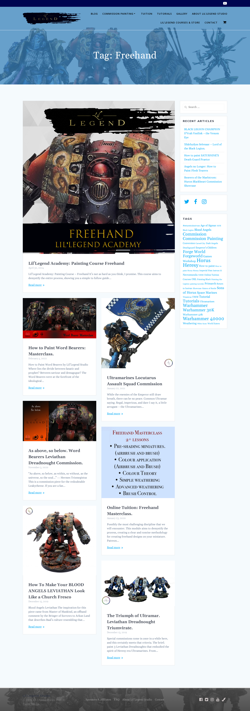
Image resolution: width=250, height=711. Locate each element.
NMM (201, 275)
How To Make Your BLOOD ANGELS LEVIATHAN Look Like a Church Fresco (56, 591)
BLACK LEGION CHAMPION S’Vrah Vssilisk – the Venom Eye (202, 133)
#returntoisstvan (191, 225)
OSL (194, 279)
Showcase (197, 288)
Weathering (190, 323)
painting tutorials (197, 284)
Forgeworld (193, 256)
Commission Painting (117, 13)
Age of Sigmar (208, 225)
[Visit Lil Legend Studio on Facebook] (195, 202)
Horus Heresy (197, 262)
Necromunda (190, 274)
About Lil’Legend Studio (209, 13)
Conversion (189, 243)
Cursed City (200, 243)
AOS (219, 225)
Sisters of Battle (209, 288)
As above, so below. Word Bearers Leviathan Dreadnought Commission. (55, 457)
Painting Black (204, 279)
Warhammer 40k (193, 314)
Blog (94, 13)
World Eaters (213, 323)
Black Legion (188, 230)
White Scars (202, 324)
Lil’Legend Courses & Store (180, 22)
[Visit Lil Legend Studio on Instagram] (204, 202)
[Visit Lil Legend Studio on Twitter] (186, 202)
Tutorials (164, 13)
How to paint (207, 266)
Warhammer (195, 305)
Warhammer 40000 (203, 319)
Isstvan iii (217, 270)
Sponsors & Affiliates (98, 699)
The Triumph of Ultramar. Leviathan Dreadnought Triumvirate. (133, 622)
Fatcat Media (31, 704)
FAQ (117, 699)
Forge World (194, 251)
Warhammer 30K (198, 310)
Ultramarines (207, 301)
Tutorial (204, 297)
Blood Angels (202, 230)
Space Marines (207, 293)
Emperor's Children (206, 247)
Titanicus (187, 297)
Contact (211, 22)
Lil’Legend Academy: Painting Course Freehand (76, 263)
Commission (194, 234)
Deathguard (189, 247)
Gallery (181, 13)
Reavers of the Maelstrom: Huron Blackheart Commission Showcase (203, 181)
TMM (195, 297)
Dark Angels (212, 243)
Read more (35, 285)
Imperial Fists (205, 270)
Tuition (146, 13)
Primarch (210, 283)
